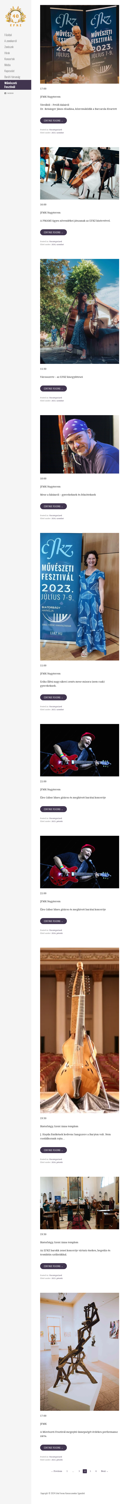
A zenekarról (10, 40)
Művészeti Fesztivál (10, 85)
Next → (104, 1471)
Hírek (7, 53)
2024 (54, 244)
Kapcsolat (9, 70)
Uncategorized (55, 130)
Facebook (10, 93)
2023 (54, 133)
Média (7, 64)
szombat (60, 133)
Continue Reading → (53, 120)
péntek (59, 821)
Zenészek (9, 46)
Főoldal (8, 34)
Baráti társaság (12, 76)
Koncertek (9, 59)
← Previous (56, 1471)
